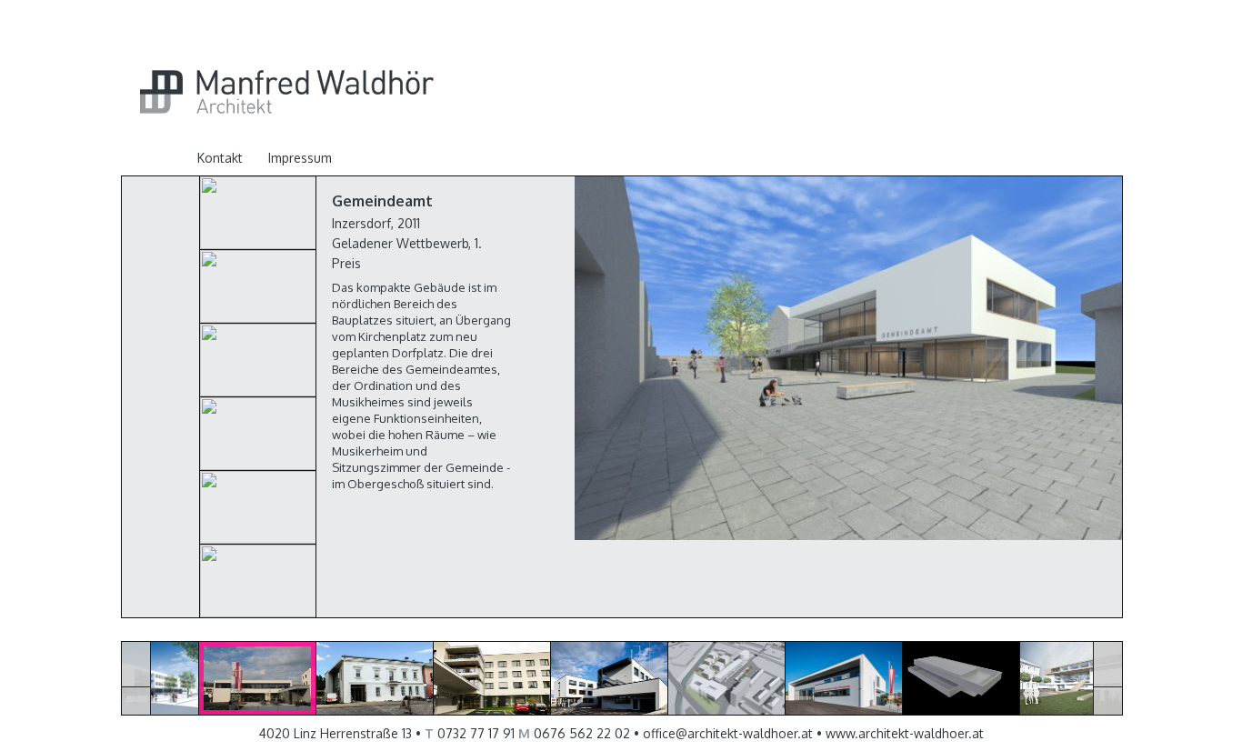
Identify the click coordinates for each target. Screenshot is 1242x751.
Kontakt (220, 157)
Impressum (300, 157)
